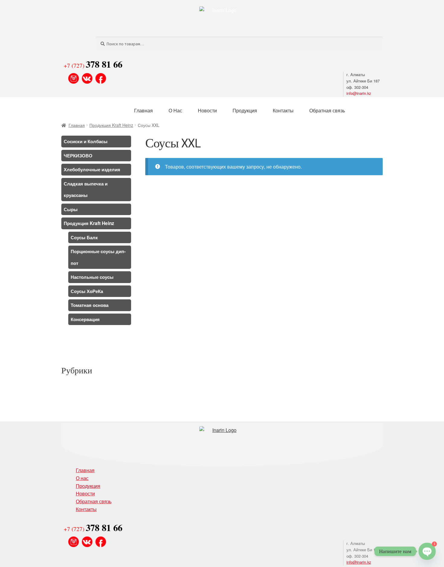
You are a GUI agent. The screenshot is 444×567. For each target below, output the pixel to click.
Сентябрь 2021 (77, 346)
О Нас (175, 110)
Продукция (245, 110)
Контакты (283, 110)
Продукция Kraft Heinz (111, 125)
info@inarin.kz (358, 93)
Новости (207, 110)
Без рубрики (74, 386)
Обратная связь (327, 110)
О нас (82, 478)
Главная (143, 110)
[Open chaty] (427, 551)
